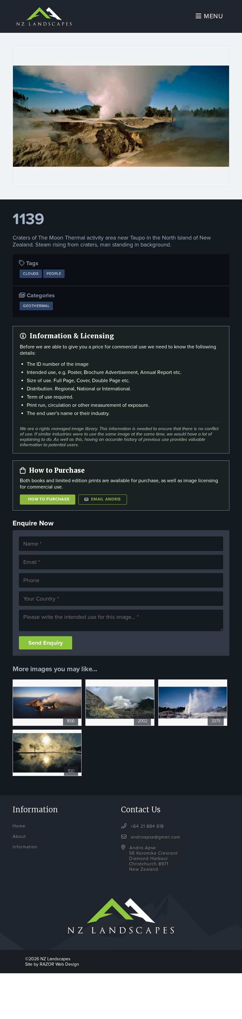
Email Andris (106, 499)
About (19, 836)
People (54, 273)
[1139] (121, 116)
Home (19, 826)
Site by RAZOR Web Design (52, 964)
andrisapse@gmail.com (155, 837)
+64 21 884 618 (146, 826)
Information (25, 847)
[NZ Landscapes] (44, 8)
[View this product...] (47, 683)
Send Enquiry (45, 642)
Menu (212, 16)
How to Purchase (48, 499)
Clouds (30, 273)
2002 (142, 721)
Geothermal (36, 306)
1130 (71, 771)
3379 (215, 721)
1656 (70, 721)
